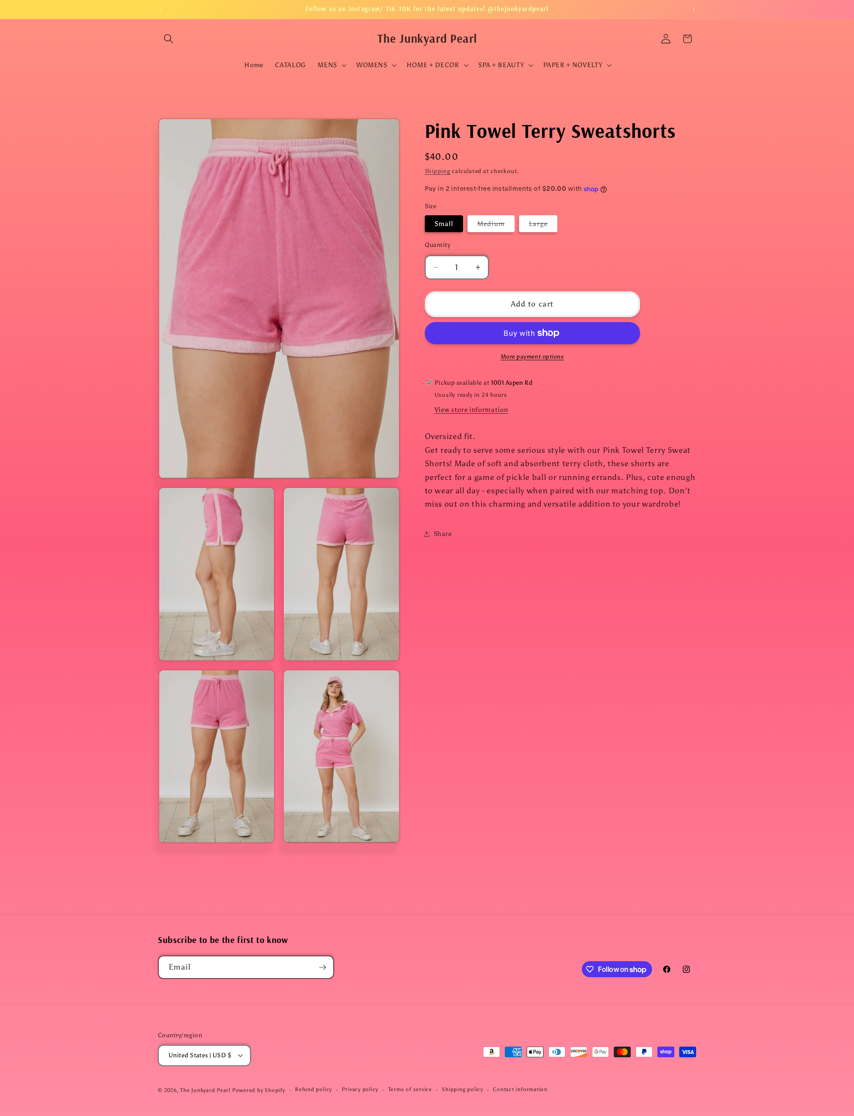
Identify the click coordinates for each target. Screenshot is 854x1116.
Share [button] (443, 533)
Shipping (438, 170)
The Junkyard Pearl (205, 1090)
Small (444, 223)
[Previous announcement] (160, 9)
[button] (168, 38)
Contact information (520, 1089)
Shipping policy (462, 1089)
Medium (496, 225)
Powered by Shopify (258, 1090)
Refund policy (313, 1089)
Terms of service (410, 1089)
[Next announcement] (694, 9)
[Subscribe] (322, 967)
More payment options (532, 356)
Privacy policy (360, 1089)
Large (543, 225)
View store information (471, 409)
